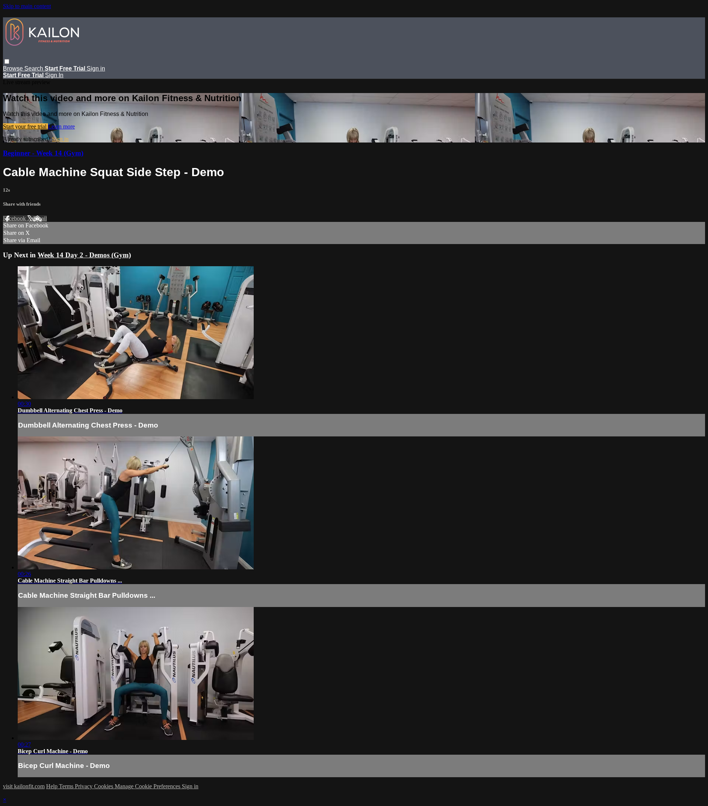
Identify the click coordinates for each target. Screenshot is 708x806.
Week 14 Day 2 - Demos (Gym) (84, 255)
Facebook (15, 218)
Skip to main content (27, 6)
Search (34, 68)
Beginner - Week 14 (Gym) (43, 153)
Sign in (96, 68)
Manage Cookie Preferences (148, 786)
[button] (6, 61)
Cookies (104, 786)
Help (52, 786)
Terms (67, 786)
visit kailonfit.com (24, 786)
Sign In (54, 75)
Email (40, 218)
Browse (13, 68)
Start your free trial (25, 126)
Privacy (84, 786)
